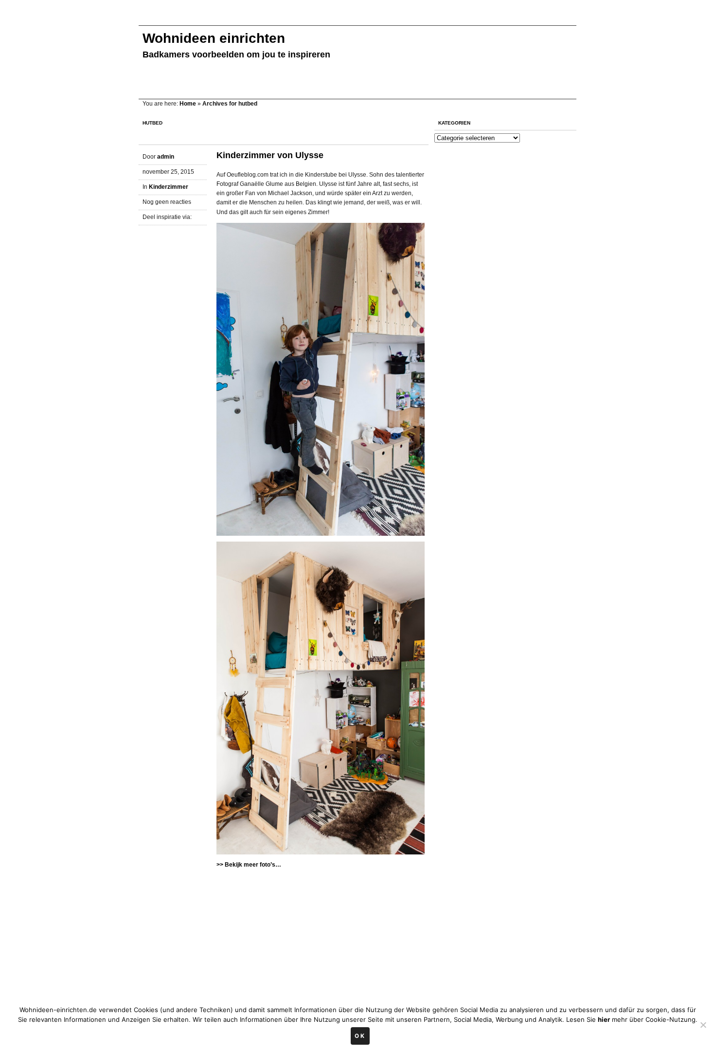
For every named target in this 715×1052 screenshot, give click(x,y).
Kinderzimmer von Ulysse (269, 155)
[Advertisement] (316, 18)
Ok (360, 1036)
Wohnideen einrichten (214, 38)
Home (187, 103)
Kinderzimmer (168, 186)
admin (165, 156)
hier (604, 1019)
